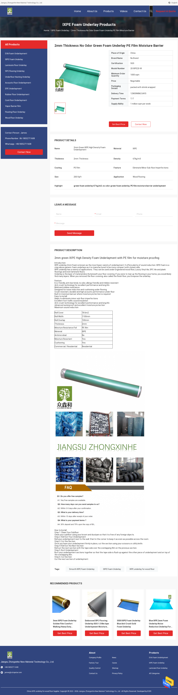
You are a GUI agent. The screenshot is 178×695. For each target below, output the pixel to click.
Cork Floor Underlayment (16, 100)
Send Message (74, 233)
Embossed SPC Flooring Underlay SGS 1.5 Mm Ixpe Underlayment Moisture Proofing (97, 623)
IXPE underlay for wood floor (142, 569)
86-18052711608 (27, 138)
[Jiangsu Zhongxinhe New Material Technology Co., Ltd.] (9, 11)
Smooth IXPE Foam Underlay (81, 569)
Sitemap (115, 668)
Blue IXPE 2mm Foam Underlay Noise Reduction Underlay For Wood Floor (160, 623)
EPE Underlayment (13, 88)
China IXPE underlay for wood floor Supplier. (43, 691)
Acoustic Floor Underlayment (18, 83)
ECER (149, 691)
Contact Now (24, 152)
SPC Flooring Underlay (14, 71)
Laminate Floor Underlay (16, 65)
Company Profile (95, 658)
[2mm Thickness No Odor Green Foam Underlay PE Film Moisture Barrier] (80, 75)
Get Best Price (118, 124)
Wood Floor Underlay (14, 118)
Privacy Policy (117, 673)
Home (46, 30)
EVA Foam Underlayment (16, 53)
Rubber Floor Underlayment (17, 94)
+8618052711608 (23, 144)
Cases (114, 663)
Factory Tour (94, 663)
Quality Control (94, 668)
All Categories (154, 673)
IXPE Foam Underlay (60, 30)
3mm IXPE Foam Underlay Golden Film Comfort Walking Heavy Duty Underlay (64, 623)
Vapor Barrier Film (13, 106)
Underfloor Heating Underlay (17, 77)
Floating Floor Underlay (15, 112)
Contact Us (93, 673)
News (114, 658)
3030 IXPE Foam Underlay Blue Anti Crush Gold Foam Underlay (128, 623)
